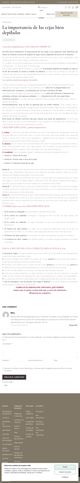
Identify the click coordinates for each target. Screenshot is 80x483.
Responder (73, 325)
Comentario (7, 344)
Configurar (65, 477)
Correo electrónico (36, 360)
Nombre (6, 360)
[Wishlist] (69, 7)
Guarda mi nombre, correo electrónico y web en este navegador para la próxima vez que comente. (38, 369)
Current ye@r (8, 382)
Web (55, 360)
